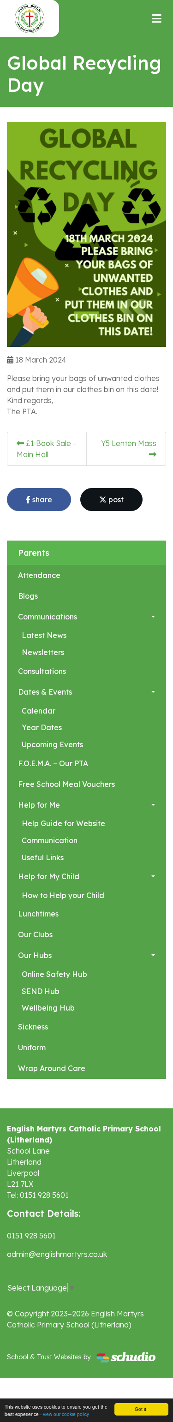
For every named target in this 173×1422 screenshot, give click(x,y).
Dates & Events (45, 691)
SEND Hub (41, 991)
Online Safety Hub (54, 974)
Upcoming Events (52, 744)
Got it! (141, 1408)
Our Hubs (35, 955)
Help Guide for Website (63, 823)
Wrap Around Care (51, 1068)
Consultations (42, 671)
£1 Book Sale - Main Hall (46, 449)
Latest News (44, 635)
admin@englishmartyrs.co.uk (57, 1254)
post (115, 499)
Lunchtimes (38, 913)
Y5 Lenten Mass (128, 443)
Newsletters (43, 652)
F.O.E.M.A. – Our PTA (53, 763)
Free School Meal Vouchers (66, 784)
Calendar (38, 710)
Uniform (32, 1047)
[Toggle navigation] (157, 18)
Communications (47, 616)
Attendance (39, 575)
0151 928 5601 (31, 1235)
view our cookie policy (66, 1413)
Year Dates (42, 727)
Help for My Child (48, 876)
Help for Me (39, 804)
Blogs (28, 596)
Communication (50, 840)
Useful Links (43, 857)
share (41, 499)
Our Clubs (35, 934)
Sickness (33, 1026)
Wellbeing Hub (48, 1007)
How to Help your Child (63, 895)
